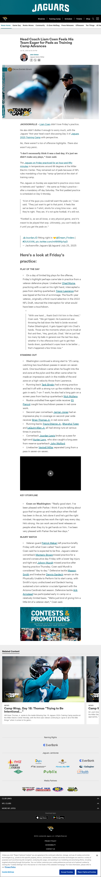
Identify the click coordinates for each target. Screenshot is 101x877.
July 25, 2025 (68, 245)
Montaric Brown (44, 554)
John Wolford (57, 443)
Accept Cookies (67, 872)
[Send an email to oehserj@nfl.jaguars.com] (39, 60)
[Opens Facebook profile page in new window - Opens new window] (31, 60)
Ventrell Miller (46, 447)
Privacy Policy (50, 841)
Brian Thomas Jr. (41, 419)
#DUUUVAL (29, 241)
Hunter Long (39, 439)
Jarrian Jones (60, 411)
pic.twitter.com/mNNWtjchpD (52, 241)
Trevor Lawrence (65, 290)
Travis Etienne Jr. (52, 423)
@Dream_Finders (65, 237)
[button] (50, 473)
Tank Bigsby (48, 384)
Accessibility (50, 845)
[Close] (97, 855)
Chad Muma (68, 283)
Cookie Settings (8, 872)
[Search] (93, 18)
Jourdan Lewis (47, 435)
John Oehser (34, 54)
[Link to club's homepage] (5, 18)
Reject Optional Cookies (87, 872)
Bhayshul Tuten (70, 423)
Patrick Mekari (49, 542)
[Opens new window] (50, 624)
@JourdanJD (30, 237)
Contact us (50, 849)
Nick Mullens (70, 396)
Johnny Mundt (45, 562)
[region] (50, 864)
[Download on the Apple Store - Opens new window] (42, 818)
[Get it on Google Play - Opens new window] (58, 819)
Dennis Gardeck (54, 574)
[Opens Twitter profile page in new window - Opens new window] (35, 60)
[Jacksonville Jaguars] (50, 829)
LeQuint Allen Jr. (36, 427)
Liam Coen (45, 124)
